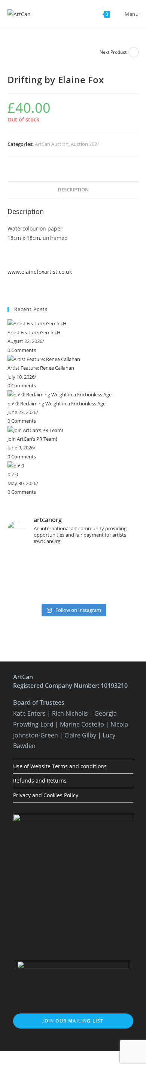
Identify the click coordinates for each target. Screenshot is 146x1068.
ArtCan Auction (52, 144)
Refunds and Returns (40, 780)
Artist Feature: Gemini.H (34, 332)
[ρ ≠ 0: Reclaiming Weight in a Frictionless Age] (59, 394)
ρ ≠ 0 (12, 474)
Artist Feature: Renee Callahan (40, 367)
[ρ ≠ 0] (15, 465)
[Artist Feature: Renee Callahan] (43, 358)
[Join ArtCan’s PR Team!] (35, 429)
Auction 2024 (85, 144)
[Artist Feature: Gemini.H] (37, 323)
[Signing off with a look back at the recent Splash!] (73, 576)
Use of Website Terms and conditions (60, 766)
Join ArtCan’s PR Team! (32, 438)
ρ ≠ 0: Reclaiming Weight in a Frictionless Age (56, 403)
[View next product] (133, 52)
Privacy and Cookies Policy (45, 795)
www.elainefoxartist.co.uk (39, 271)
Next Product (113, 52)
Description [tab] (73, 190)
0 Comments (21, 350)
